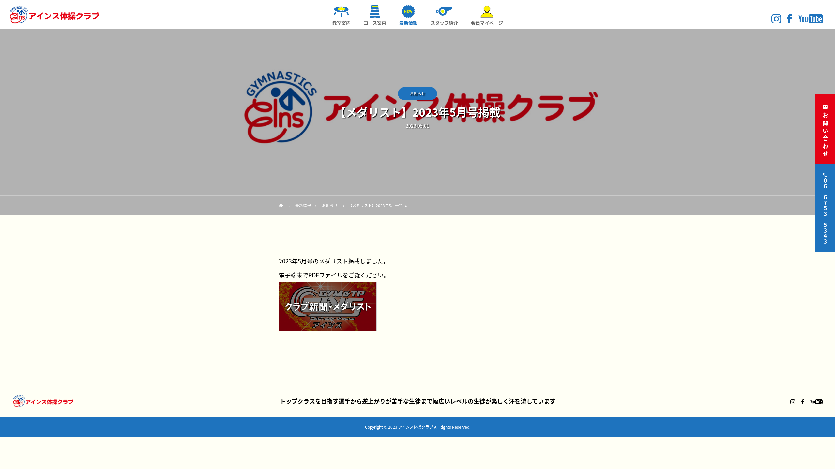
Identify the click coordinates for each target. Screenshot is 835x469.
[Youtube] (810, 18)
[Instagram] (776, 18)
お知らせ (417, 93)
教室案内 (341, 23)
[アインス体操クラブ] (54, 15)
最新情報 (408, 23)
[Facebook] (789, 18)
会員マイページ (487, 23)
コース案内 (375, 23)
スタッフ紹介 (444, 23)
